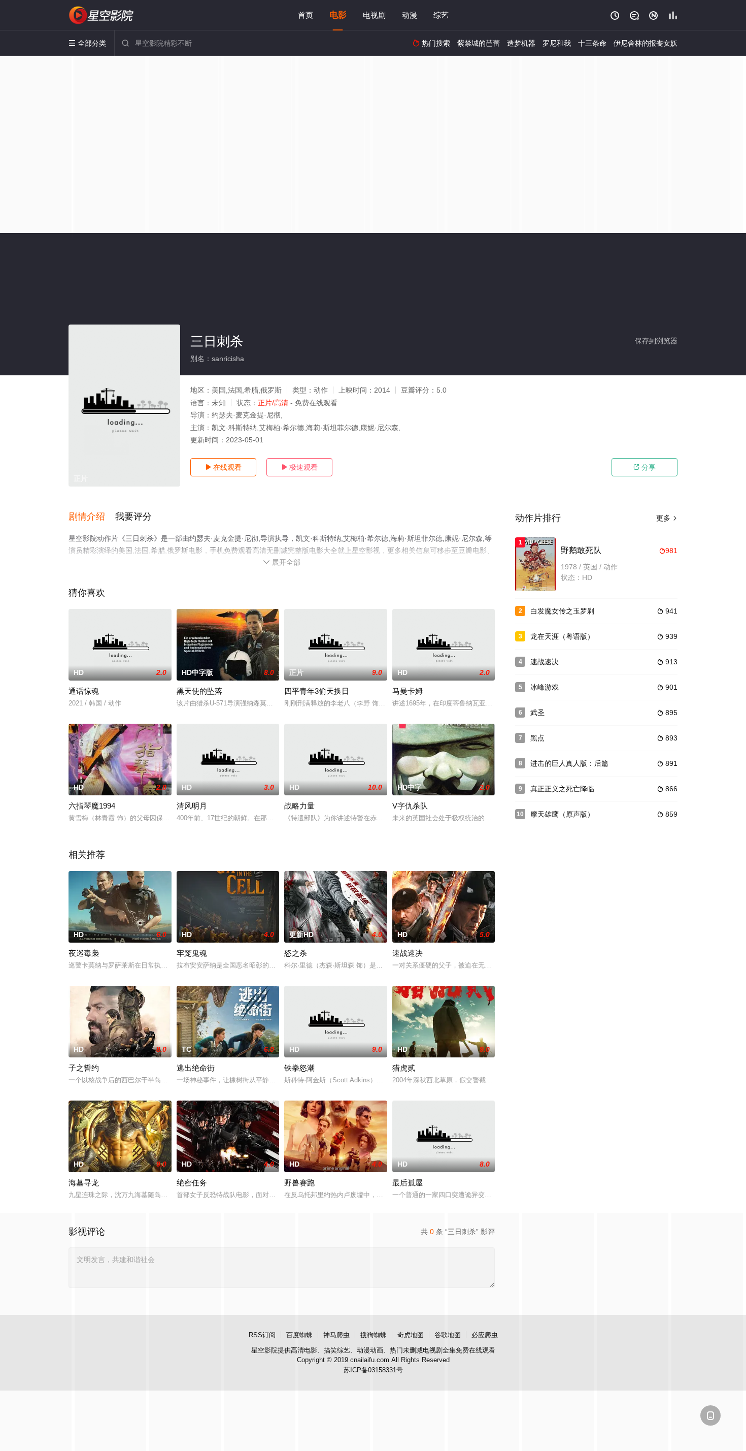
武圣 (537, 712)
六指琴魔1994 (92, 805)
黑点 (537, 738)
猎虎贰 (403, 1067)
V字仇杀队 (410, 805)
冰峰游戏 (544, 687)
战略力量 (299, 805)
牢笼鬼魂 (192, 953)
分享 (644, 467)
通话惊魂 (84, 691)
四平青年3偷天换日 (316, 691)
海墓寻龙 (84, 1182)
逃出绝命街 (196, 1067)
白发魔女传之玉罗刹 (562, 611)
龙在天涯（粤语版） (562, 636)
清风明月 (192, 805)
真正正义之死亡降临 (562, 789)
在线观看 (223, 467)
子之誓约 (84, 1067)
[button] (92, 517)
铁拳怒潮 (299, 1067)
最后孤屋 (407, 1182)
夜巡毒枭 (84, 953)
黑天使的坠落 (199, 691)
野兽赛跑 (299, 1182)
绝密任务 (192, 1182)
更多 (666, 518)
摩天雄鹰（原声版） (562, 814)
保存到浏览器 (656, 341)
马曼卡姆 (407, 691)
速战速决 (407, 953)
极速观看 (299, 467)
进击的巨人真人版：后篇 (569, 763)
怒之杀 (295, 953)
